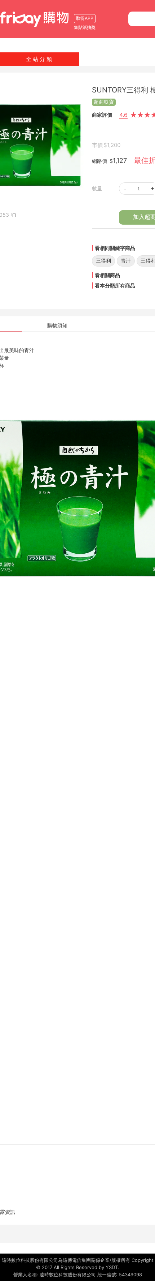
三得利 (103, 261)
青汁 (126, 261)
